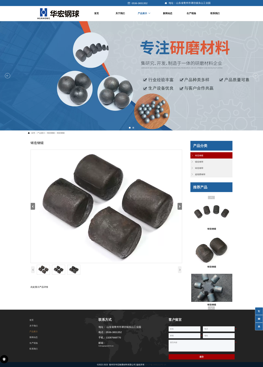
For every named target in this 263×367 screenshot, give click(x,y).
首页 (33, 133)
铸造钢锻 (51, 133)
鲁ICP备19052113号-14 (155, 364)
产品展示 (41, 133)
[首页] (58, 13)
